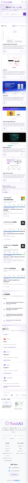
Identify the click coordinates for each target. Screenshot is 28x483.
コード (17, 395)
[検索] (22, 2)
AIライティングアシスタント (19, 435)
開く (5, 51)
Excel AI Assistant (18, 408)
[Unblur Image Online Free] (14, 113)
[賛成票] (24, 51)
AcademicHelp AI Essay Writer (10, 44)
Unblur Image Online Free (9, 121)
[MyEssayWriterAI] (14, 139)
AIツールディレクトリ (7, 435)
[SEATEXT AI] (14, 87)
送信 (21, 448)
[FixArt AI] (14, 61)
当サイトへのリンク (20, 453)
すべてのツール (22, 25)
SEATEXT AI (5, 95)
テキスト (5, 395)
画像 (12, 395)
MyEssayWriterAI (7, 147)
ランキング (7, 448)
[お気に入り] (21, 51)
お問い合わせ (15, 474)
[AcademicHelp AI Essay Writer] (14, 36)
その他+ (4, 298)
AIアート (5, 438)
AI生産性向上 (12, 438)
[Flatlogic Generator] (7, 403)
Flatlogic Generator (6, 407)
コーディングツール (20, 438)
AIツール (7, 446)
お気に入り (20, 446)
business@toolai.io (15, 470)
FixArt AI (5, 70)
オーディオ (24, 395)
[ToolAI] (6, 2)
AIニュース (20, 451)
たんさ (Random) (7, 460)
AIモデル (7, 451)
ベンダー (7, 455)
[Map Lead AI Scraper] (14, 165)
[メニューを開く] (25, 2)
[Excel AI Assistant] (19, 404)
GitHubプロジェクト (7, 453)
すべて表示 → (5, 192)
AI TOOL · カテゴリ (7, 458)
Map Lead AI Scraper (8, 173)
